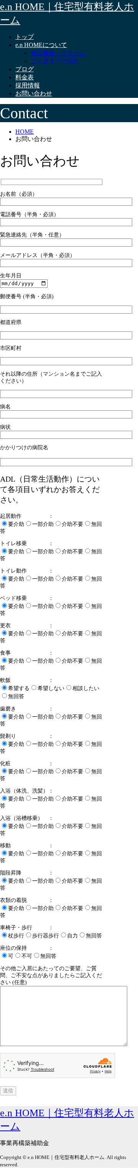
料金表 (24, 77)
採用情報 (27, 85)
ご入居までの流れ (55, 61)
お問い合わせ (33, 93)
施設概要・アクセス (58, 53)
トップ (24, 37)
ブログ (24, 69)
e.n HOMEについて (41, 45)
